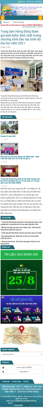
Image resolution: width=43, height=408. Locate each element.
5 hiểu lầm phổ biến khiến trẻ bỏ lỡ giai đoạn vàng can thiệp (21, 233)
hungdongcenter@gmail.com (24, 403)
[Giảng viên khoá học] (21, 309)
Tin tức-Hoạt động (18, 22)
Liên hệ (22, 2)
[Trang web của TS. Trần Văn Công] (21, 254)
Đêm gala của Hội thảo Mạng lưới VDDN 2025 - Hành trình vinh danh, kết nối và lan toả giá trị (20, 158)
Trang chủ (6, 22)
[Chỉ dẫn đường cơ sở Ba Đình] (21, 335)
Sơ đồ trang (30, 2)
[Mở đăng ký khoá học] (21, 277)
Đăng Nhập (38, 2)
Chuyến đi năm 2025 (8, 136)
